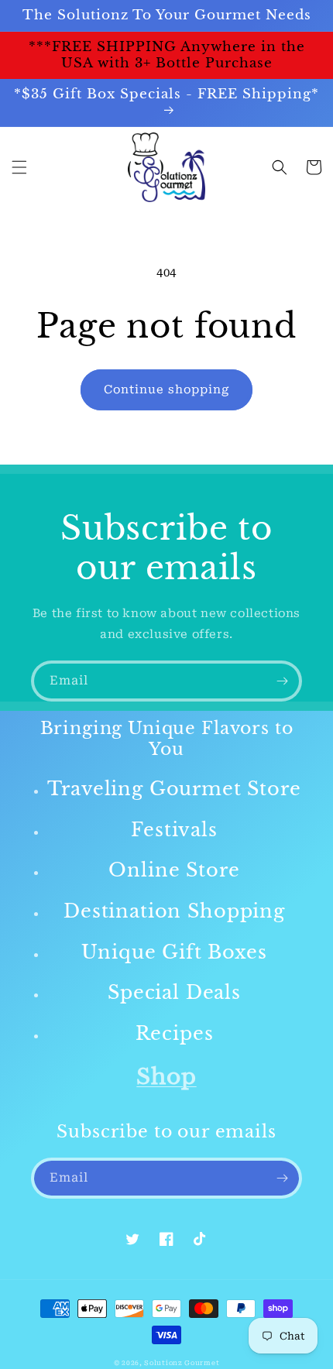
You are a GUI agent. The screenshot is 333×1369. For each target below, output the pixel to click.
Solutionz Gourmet (181, 1363)
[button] (19, 167)
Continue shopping (166, 389)
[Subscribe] (282, 681)
